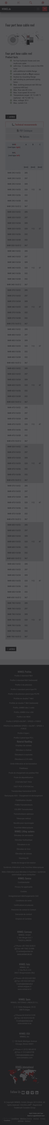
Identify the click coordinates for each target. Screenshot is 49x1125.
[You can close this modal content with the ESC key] (24, 562)
